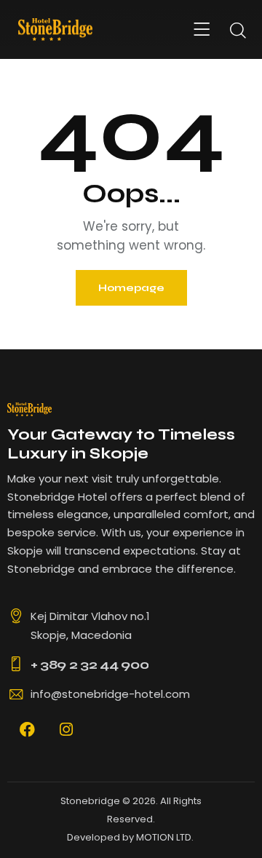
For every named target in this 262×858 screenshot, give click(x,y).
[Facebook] (27, 729)
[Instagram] (66, 729)
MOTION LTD (163, 837)
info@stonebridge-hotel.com (110, 694)
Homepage (131, 288)
